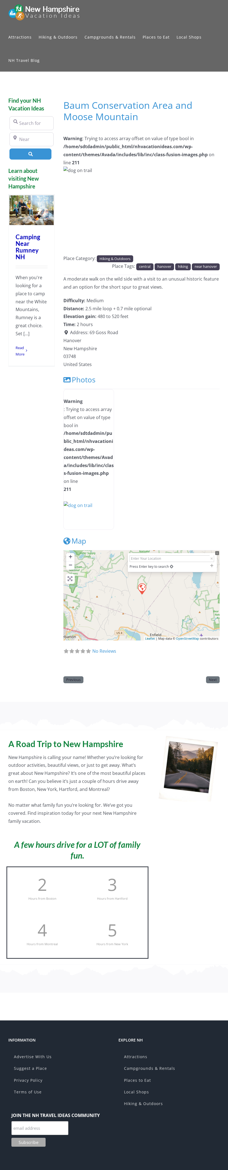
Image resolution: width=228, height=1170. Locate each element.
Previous (73, 679)
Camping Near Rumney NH (28, 247)
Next (213, 679)
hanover (164, 266)
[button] (75, 190)
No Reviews (104, 651)
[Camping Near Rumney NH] (31, 210)
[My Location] (171, 566)
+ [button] (70, 556)
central (144, 266)
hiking (183, 266)
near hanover (206, 266)
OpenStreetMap (187, 638)
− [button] (70, 564)
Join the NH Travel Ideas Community (55, 1115)
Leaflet (150, 638)
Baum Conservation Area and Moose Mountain (127, 111)
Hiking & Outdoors (115, 258)
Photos (83, 380)
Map (78, 541)
